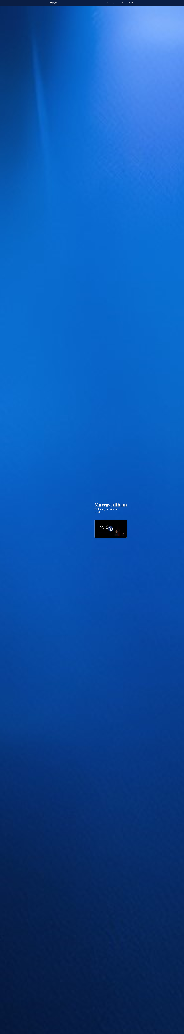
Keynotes (114, 3)
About (108, 3)
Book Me (131, 3)
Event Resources (123, 3)
